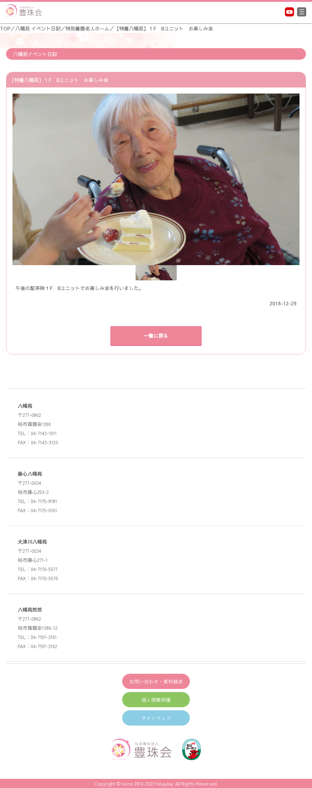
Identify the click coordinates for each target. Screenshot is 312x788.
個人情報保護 (156, 699)
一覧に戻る (156, 335)
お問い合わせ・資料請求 (156, 681)
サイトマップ (156, 718)
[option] (156, 179)
